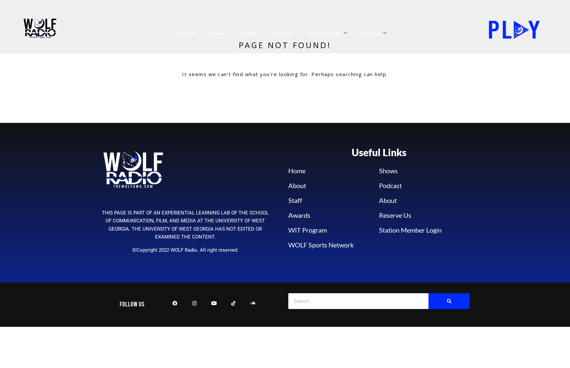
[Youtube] (213, 304)
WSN (216, 33)
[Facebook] (175, 304)
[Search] (449, 301)
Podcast (281, 33)
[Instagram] (194, 304)
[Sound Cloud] (252, 304)
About (372, 33)
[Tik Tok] (233, 304)
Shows (246, 33)
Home (187, 33)
